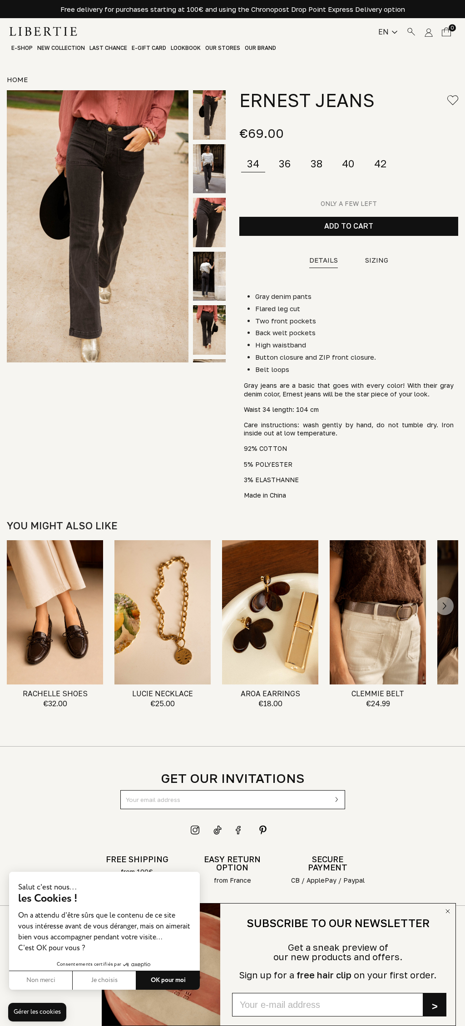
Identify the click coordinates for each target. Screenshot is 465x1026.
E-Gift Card (149, 48)
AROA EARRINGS (270, 693)
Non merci (40, 980)
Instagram (195, 830)
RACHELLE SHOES (55, 693)
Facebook (240, 830)
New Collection (61, 48)
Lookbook (186, 48)
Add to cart (348, 225)
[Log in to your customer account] (429, 31)
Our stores (222, 48)
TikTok (218, 830)
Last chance (108, 48)
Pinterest (262, 830)
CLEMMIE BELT (377, 693)
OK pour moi (168, 980)
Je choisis (104, 980)
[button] (37, 1012)
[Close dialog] (447, 911)
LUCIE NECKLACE (162, 693)
